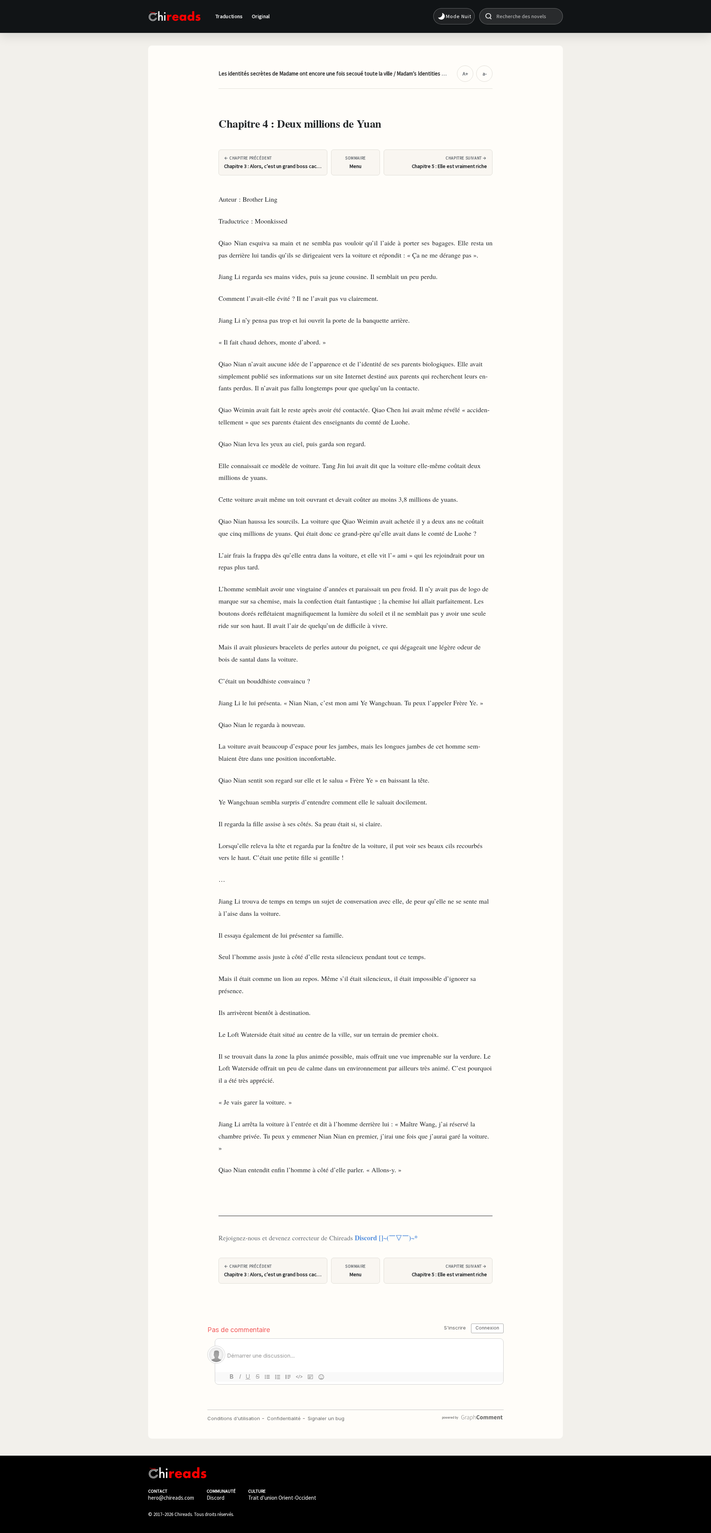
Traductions (229, 16)
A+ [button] (465, 73)
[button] (454, 16)
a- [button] (485, 73)
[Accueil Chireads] (174, 16)
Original (261, 16)
